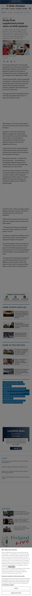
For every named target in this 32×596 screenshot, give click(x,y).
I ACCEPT (16, 588)
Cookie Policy (11, 566)
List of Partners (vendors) (8, 585)
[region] (16, 571)
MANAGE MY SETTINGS (16, 593)
